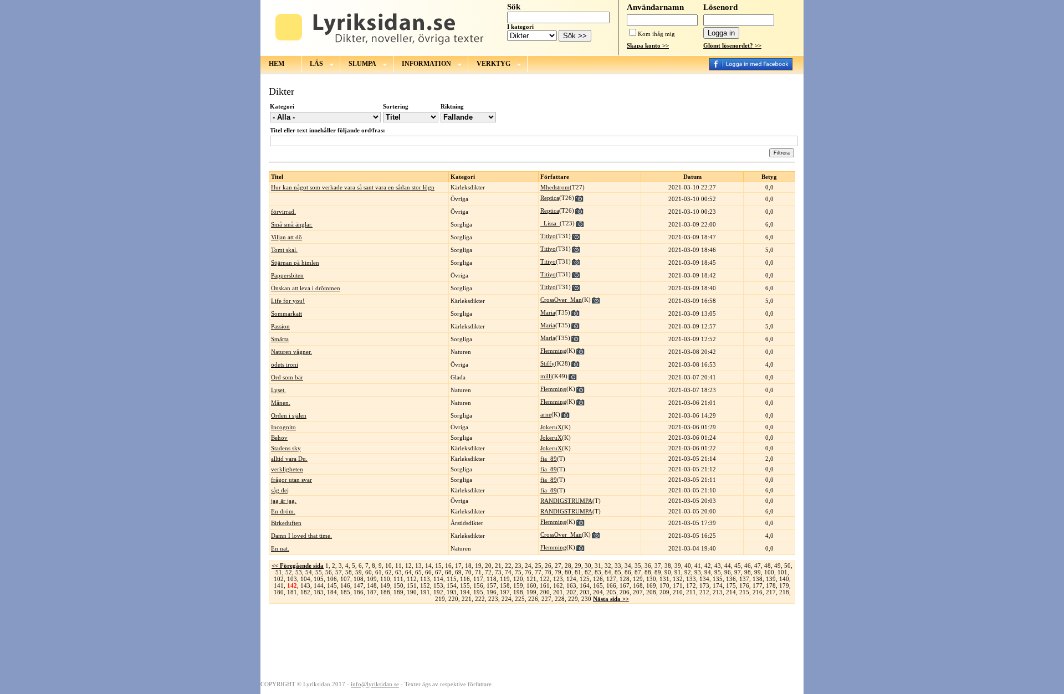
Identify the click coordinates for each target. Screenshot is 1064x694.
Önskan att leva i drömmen (305, 288)
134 (704, 578)
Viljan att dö (286, 237)
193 (452, 592)
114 (438, 578)
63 (398, 572)
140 (784, 578)
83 (598, 572)
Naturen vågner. (291, 351)
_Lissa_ (550, 223)
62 (388, 572)
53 (298, 572)
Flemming (553, 350)
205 (611, 592)
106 (332, 578)
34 (628, 565)
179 (784, 585)
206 (625, 592)
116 (465, 578)
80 (568, 572)
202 (571, 592)
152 (425, 585)
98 (747, 572)
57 (338, 572)
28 (568, 565)
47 (757, 565)
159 (518, 585)
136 (731, 578)
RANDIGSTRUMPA (566, 500)
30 (588, 565)
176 (744, 585)
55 (318, 572)
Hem (276, 64)
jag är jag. (283, 500)
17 (458, 565)
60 (368, 572)
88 (647, 572)
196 (492, 592)
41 (697, 565)
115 (452, 578)
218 (784, 592)
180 (279, 592)
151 (412, 585)
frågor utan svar (291, 479)
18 (468, 565)
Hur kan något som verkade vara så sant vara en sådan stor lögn (352, 187)
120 (518, 578)
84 (608, 572)
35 (638, 565)
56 (328, 572)
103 (292, 578)
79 (558, 572)
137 (744, 578)
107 (345, 578)
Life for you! (288, 300)
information (426, 64)
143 (305, 585)
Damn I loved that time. (301, 535)
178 (771, 585)
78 (548, 572)
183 (319, 592)
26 (548, 565)
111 (398, 578)
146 (345, 585)
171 (678, 585)
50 (787, 565)
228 (560, 598)
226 (533, 598)
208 (651, 592)
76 (528, 572)
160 (531, 585)
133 (691, 578)
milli (546, 376)
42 (707, 565)
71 (478, 572)
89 (657, 572)
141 (279, 585)
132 (678, 578)
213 (718, 592)
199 (531, 592)
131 (664, 578)
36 (647, 565)
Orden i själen (288, 415)
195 (478, 592)
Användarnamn (655, 7)
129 (638, 578)
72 (488, 572)
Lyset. (278, 390)
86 (628, 572)
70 (468, 572)
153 (438, 585)
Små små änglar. (292, 224)
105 (319, 578)
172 (691, 585)
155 (465, 585)
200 (545, 592)
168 (638, 585)
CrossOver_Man (561, 299)
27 (558, 565)
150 (398, 585)
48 (767, 565)
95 (717, 572)
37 (657, 565)
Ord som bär (287, 377)
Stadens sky (286, 448)
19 (478, 565)
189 (398, 592)
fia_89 (548, 458)
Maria (547, 312)
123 (558, 578)
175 (731, 585)
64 (408, 572)
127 (611, 578)
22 (508, 565)
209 (664, 592)
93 (697, 572)
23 (518, 565)
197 (505, 592)
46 (747, 565)
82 (588, 572)
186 (359, 592)
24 (528, 565)
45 (737, 565)
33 (618, 565)
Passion (280, 326)
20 (488, 565)
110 (385, 578)
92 (687, 572)
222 (480, 598)
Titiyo (548, 236)
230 (586, 598)
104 (305, 578)
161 (545, 585)
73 (498, 572)
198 (518, 592)
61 (378, 572)
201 (558, 592)
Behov (279, 437)
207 (638, 592)
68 (448, 572)
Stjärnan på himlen (295, 262)
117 (478, 578)
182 (305, 592)
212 (704, 592)
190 (412, 592)
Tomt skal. (284, 249)
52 (288, 572)
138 (758, 578)
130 (651, 578)
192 (438, 592)
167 (625, 585)
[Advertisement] (532, 641)
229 (573, 598)
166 (611, 585)
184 (332, 592)
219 (440, 598)
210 (678, 592)
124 (571, 578)
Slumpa (362, 64)
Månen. (280, 402)
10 (388, 565)
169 (651, 585)
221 (467, 598)
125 (585, 578)
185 (345, 592)
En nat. (280, 548)
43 (717, 565)
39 (677, 565)
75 (518, 572)
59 (358, 572)
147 (359, 585)
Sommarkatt (286, 313)
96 (727, 572)
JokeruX (551, 427)
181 (292, 592)
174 (718, 585)
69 (458, 572)
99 (757, 572)
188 (385, 592)
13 (418, 565)
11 (398, 565)
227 (546, 598)
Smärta (280, 339)
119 (505, 578)
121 (531, 578)
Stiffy (547, 363)
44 (727, 565)
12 (408, 565)
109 (372, 578)
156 (478, 585)
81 (578, 572)
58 (348, 572)
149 (385, 585)
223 (493, 598)
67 (438, 572)
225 (520, 598)
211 (691, 592)
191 (425, 592)
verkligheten (287, 469)
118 (492, 578)
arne (545, 414)
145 (332, 585)
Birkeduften (286, 523)
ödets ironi (284, 364)
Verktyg (493, 64)
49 (777, 565)
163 (571, 585)
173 (704, 585)
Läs (316, 64)
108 (359, 578)
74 (508, 572)
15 (438, 565)
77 (538, 572)
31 (598, 565)
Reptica (549, 197)
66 (428, 572)
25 (538, 565)
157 (492, 585)
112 (412, 578)
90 (667, 572)
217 (771, 592)
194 (465, 592)
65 (418, 572)
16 (448, 565)
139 (771, 578)
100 (769, 572)
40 (687, 565)
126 (598, 578)
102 (279, 578)
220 (453, 598)
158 (505, 585)
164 (585, 585)
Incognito (283, 427)
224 (506, 598)
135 (718, 578)
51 (278, 572)
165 (598, 585)
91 (677, 572)
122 (545, 578)
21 (498, 565)
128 (625, 578)
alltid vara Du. (289, 458)
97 (737, 572)
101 (782, 572)
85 (618, 572)
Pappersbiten (287, 275)
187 (372, 592)
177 (758, 585)
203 (585, 592)
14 (428, 565)
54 (308, 572)
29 (578, 565)
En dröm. (283, 511)
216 (758, 592)
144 (319, 585)
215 (744, 592)
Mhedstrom (555, 187)
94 (707, 572)
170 (664, 585)
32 (608, 565)
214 (731, 592)
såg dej (280, 490)
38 (667, 565)
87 (638, 572)
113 (425, 578)
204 (598, 592)
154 (452, 585)
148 (372, 585)
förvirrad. (283, 211)
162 (558, 585)
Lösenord (720, 7)
